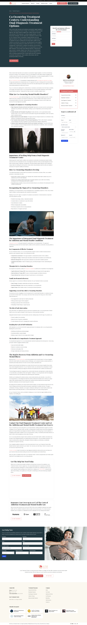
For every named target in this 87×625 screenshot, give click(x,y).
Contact (50, 3)
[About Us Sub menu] (34, 3)
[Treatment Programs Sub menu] (29, 3)
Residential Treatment (65, 97)
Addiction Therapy (64, 103)
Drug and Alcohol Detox (65, 95)
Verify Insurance (73, 3)
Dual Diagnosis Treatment (66, 100)
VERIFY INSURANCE (16, 475)
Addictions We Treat (49, 594)
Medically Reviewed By (68, 80)
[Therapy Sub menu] (39, 3)
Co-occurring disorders (14, 97)
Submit (4, 556)
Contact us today (12, 450)
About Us (32, 3)
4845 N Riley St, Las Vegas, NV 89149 (15, 599)
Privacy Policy (37, 623)
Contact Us (47, 602)
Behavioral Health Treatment (66, 105)
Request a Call (64, 140)
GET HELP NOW (49, 575)
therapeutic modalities (29, 268)
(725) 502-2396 (13, 591)
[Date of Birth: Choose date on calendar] (74, 131)
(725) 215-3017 (14, 60)
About (47, 590)
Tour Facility (48, 592)
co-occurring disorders (20, 359)
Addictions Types (44, 3)
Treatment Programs (25, 3)
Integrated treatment (13, 243)
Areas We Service (43, 623)
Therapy (37, 3)
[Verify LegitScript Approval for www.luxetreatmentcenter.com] (11, 610)
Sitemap (48, 623)
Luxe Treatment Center (15, 80)
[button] (68, 86)
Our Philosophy (48, 596)
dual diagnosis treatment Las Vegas (44, 80)
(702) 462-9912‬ (20, 593)
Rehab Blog (48, 598)
